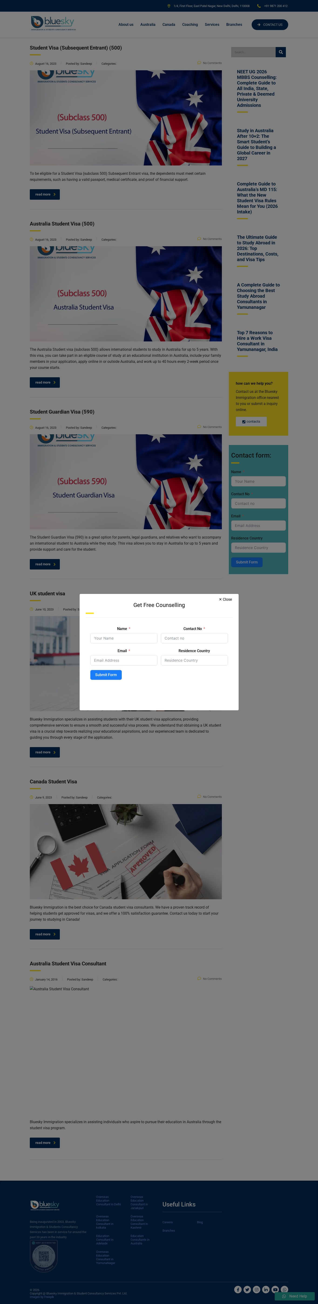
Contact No (192, 629)
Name (122, 629)
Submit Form (106, 675)
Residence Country (194, 651)
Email (122, 651)
